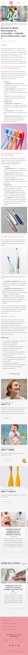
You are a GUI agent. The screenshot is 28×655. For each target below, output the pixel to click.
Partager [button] (5, 45)
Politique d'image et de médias (10, 629)
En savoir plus (7, 418)
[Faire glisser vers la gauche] (11, 556)
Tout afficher (24, 563)
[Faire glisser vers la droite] (16, 556)
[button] (2, 2)
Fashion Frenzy (16, 650)
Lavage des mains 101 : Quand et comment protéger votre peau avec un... (13, 588)
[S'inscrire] (23, 640)
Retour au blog (14, 374)
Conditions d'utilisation (8, 626)
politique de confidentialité (9, 623)
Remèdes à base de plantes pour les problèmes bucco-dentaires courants (13, 532)
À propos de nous (7, 620)
